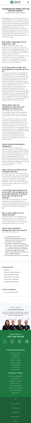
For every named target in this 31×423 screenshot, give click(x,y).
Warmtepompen (15, 369)
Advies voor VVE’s (15, 383)
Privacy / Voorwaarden (15, 403)
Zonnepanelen (15, 367)
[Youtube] (27, 341)
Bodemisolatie (16, 358)
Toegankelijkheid (15, 412)
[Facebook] (12, 341)
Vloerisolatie (15, 355)
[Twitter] (5, 341)
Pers (15, 399)
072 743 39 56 (15, 336)
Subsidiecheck (15, 378)
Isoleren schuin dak (15, 360)
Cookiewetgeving (15, 408)
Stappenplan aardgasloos (15, 376)
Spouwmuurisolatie (15, 353)
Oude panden (15, 392)
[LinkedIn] (19, 341)
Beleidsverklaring (15, 416)
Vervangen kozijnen (15, 365)
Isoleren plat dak (15, 362)
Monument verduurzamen (15, 388)
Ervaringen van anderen (15, 381)
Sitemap (15, 421)
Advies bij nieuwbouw (15, 385)
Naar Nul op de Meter (15, 390)
